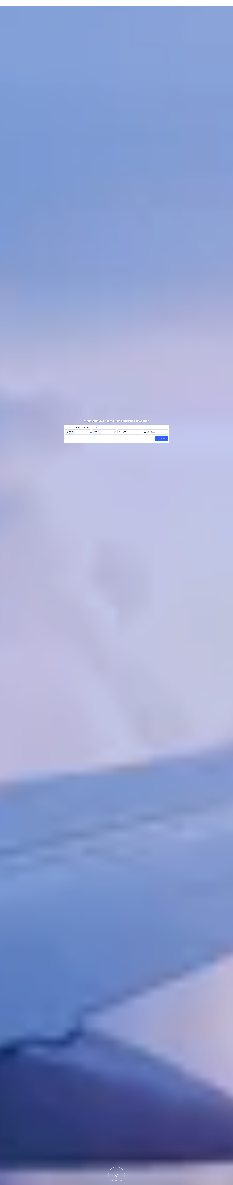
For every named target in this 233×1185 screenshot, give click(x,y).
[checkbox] (96, 427)
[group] (78, 432)
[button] (74, 431)
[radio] (68, 427)
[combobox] (76, 432)
